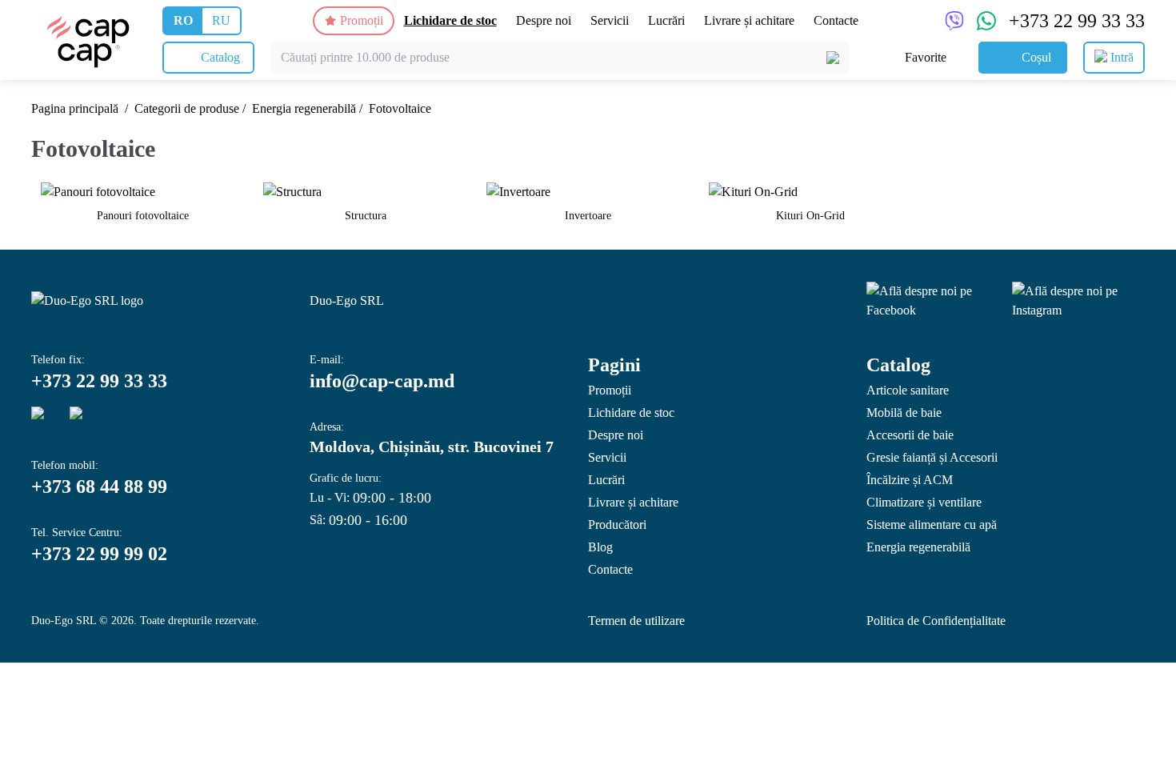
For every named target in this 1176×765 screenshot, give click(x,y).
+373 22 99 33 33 (1077, 20)
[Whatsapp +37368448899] (986, 20)
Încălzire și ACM (909, 480)
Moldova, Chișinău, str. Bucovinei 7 (432, 446)
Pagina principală (74, 108)
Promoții (361, 20)
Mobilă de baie (904, 412)
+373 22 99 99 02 (99, 553)
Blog (600, 547)
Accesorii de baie (910, 435)
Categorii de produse (186, 108)
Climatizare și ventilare (924, 502)
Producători (617, 524)
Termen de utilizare (636, 620)
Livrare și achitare (749, 20)
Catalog (898, 364)
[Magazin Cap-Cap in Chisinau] (88, 40)
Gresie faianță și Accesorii (932, 457)
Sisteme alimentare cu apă (931, 524)
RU (221, 20)
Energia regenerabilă (304, 108)
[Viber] (44, 419)
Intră (1122, 57)
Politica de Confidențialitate (936, 620)
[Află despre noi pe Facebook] (932, 301)
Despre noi (543, 20)
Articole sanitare (907, 390)
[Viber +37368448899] (954, 20)
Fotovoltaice (400, 108)
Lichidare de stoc (450, 20)
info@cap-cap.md (382, 380)
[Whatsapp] (82, 419)
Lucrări (666, 20)
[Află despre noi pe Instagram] (1078, 301)
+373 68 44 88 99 (99, 486)
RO (183, 20)
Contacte (836, 20)
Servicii (609, 20)
